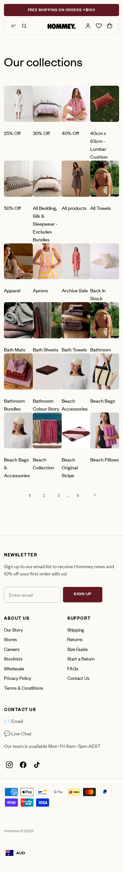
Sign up (82, 594)
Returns (75, 639)
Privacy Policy (17, 677)
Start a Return (80, 658)
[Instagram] (9, 764)
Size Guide (77, 648)
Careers (12, 648)
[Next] (95, 495)
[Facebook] (23, 764)
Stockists (13, 658)
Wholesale (14, 668)
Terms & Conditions (23, 687)
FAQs (72, 668)
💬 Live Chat (17, 733)
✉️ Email (13, 720)
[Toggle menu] (13, 26)
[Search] (24, 26)
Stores (10, 639)
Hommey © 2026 (18, 831)
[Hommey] (61, 26)
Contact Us (78, 677)
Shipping (75, 629)
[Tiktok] (36, 764)
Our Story (13, 629)
